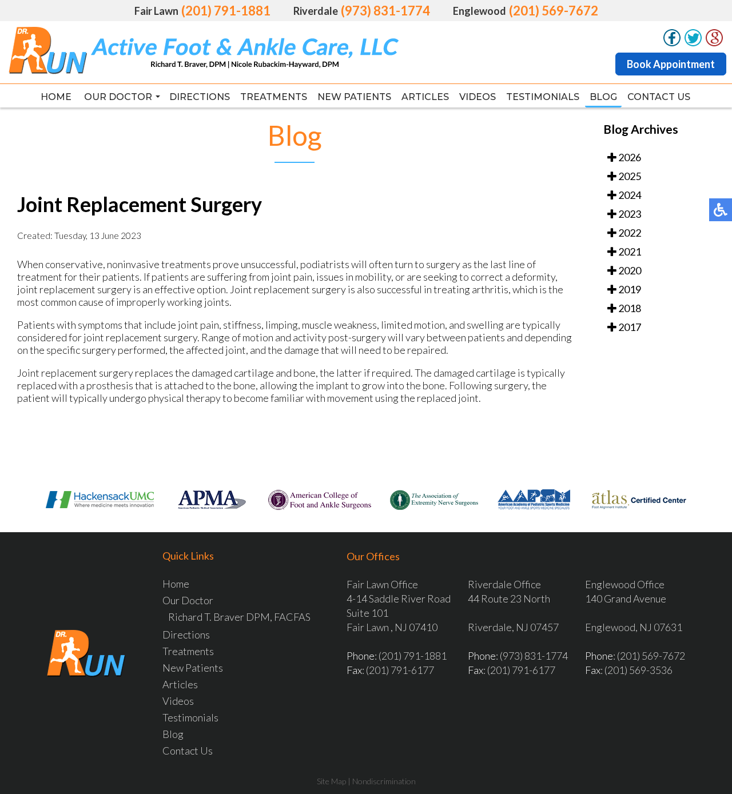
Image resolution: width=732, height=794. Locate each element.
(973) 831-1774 (385, 10)
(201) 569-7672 (553, 10)
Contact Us (658, 96)
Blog (603, 96)
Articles (425, 96)
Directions (199, 96)
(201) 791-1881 (225, 10)
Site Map (331, 781)
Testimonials (542, 96)
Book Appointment (671, 64)
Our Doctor (118, 96)
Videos (477, 96)
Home (56, 96)
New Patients (354, 96)
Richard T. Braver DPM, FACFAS (239, 617)
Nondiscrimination (384, 781)
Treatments (273, 96)
